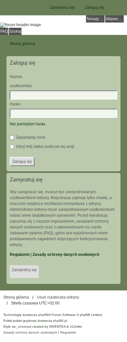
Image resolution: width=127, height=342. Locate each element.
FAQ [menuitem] (4, 31)
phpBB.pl (60, 320)
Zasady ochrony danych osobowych (66, 254)
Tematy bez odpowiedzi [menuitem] (95, 19)
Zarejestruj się (24, 270)
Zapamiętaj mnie (30, 137)
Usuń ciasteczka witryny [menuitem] (58, 297)
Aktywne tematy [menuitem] (115, 19)
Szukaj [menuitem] (15, 31)
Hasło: (15, 104)
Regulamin (20, 254)
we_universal (21, 326)
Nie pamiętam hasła (27, 124)
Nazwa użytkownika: (21, 81)
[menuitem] (30, 332)
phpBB (43, 315)
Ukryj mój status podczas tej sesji (44, 146)
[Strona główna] (63, 25)
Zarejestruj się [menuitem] (62, 7)
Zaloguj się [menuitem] (94, 7)
